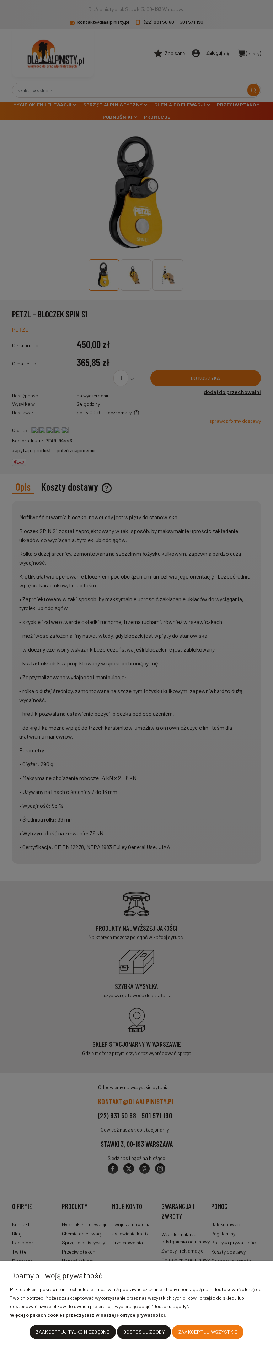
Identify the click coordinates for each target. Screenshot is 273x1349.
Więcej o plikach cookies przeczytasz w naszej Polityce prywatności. (88, 1315)
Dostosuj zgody (144, 1332)
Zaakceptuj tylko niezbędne (72, 1332)
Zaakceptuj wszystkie (207, 1332)
